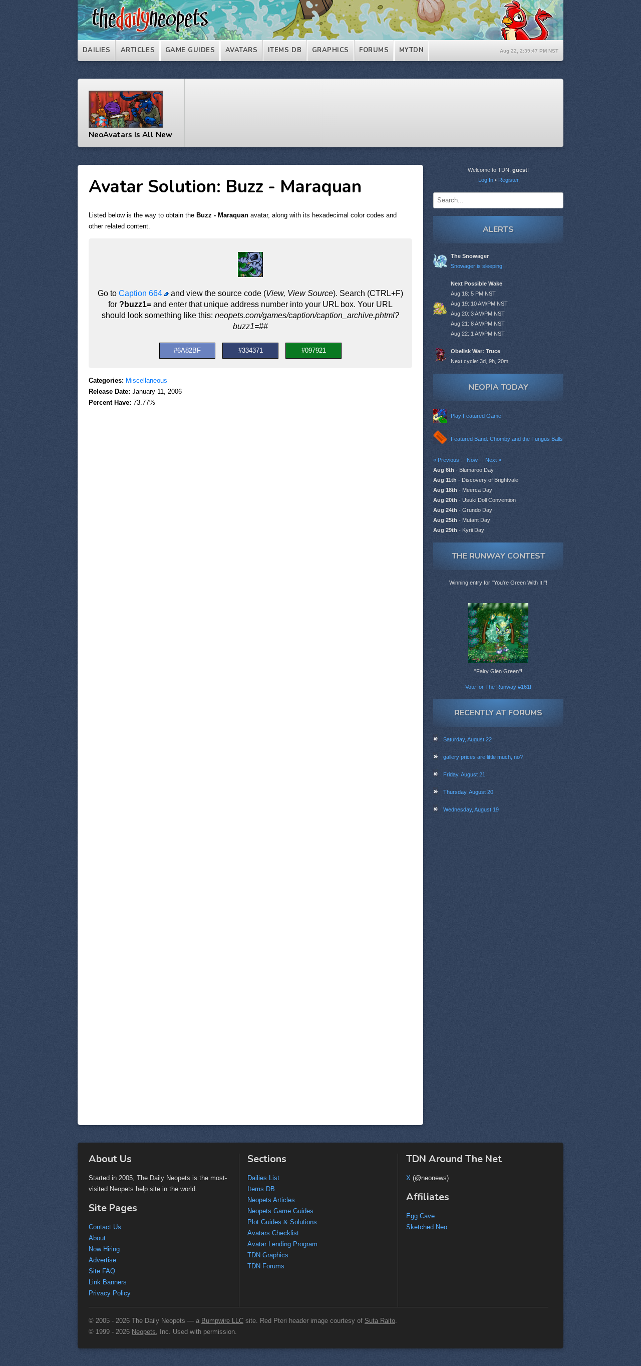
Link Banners (108, 1282)
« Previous (446, 460)
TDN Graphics (267, 1255)
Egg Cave (420, 1216)
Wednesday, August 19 (471, 809)
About (97, 1238)
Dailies (97, 50)
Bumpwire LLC (222, 1320)
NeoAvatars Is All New (130, 134)
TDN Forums (265, 1266)
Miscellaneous (146, 380)
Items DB (284, 50)
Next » (493, 460)
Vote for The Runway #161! (498, 687)
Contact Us (105, 1227)
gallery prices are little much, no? (483, 757)
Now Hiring (104, 1249)
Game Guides (190, 50)
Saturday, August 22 (467, 739)
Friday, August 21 (464, 774)
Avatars (241, 50)
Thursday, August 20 (468, 792)
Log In (485, 180)
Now (472, 460)
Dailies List (263, 1178)
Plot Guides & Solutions (282, 1222)
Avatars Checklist (273, 1233)
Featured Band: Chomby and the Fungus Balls (507, 439)
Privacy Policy (110, 1293)
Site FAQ (102, 1271)
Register (508, 180)
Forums (374, 50)
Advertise (102, 1260)
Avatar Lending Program (282, 1244)
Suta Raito (380, 1320)
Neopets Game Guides (280, 1211)
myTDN (411, 50)
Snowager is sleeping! (477, 266)
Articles (138, 50)
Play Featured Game (476, 416)
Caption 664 (141, 293)
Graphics (330, 50)
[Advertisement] (379, 113)
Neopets (144, 1331)
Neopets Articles (271, 1200)
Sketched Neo (426, 1227)
